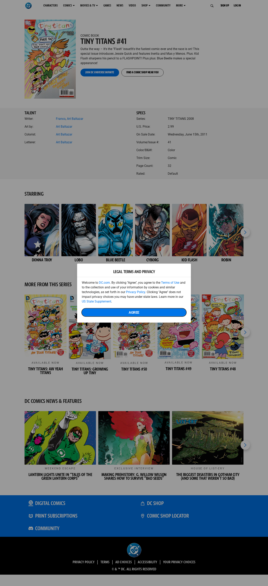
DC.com (104, 282)
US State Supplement (96, 301)
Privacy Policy (135, 292)
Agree (134, 312)
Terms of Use (170, 282)
